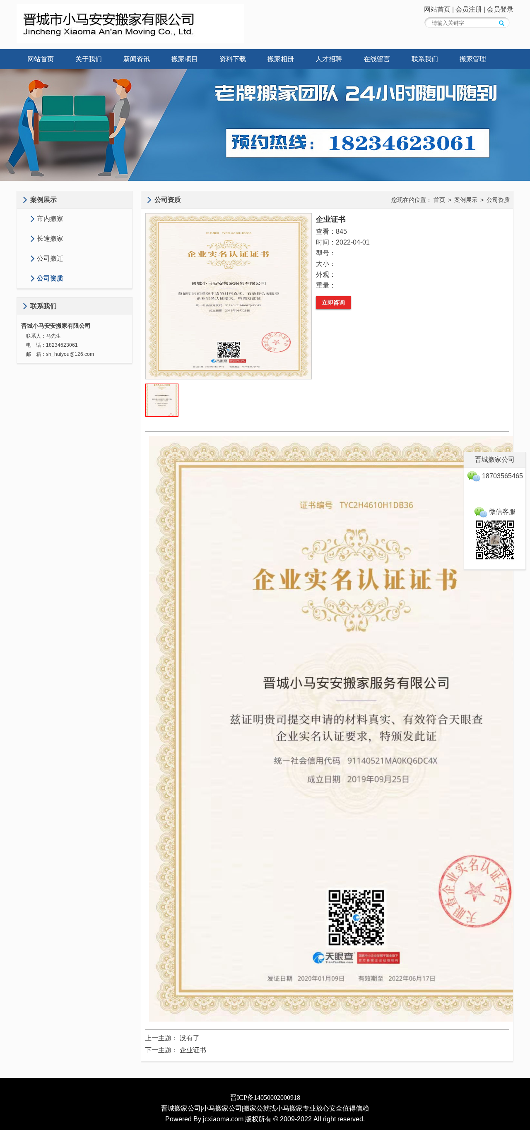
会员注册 (468, 9)
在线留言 (377, 58)
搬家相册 (280, 58)
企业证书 (193, 1049)
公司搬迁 (50, 258)
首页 (439, 200)
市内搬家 (50, 218)
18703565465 (501, 476)
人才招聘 (329, 58)
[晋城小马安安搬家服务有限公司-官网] (130, 41)
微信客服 (501, 511)
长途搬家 (50, 238)
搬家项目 (184, 58)
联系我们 (425, 58)
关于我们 (88, 58)
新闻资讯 (136, 58)
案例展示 (465, 200)
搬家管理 (473, 58)
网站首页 (437, 9)
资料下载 (232, 58)
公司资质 (50, 278)
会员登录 (500, 9)
